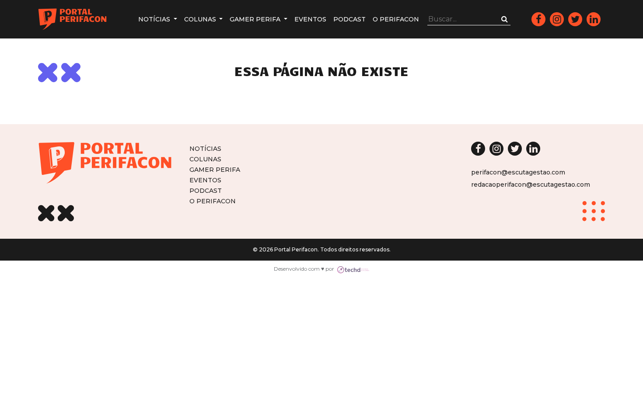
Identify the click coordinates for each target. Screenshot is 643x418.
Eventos (310, 19)
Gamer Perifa (256, 19)
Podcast (349, 19)
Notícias (155, 19)
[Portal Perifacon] (72, 19)
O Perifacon (396, 19)
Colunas (201, 19)
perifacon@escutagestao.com (518, 172)
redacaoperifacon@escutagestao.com (530, 184)
